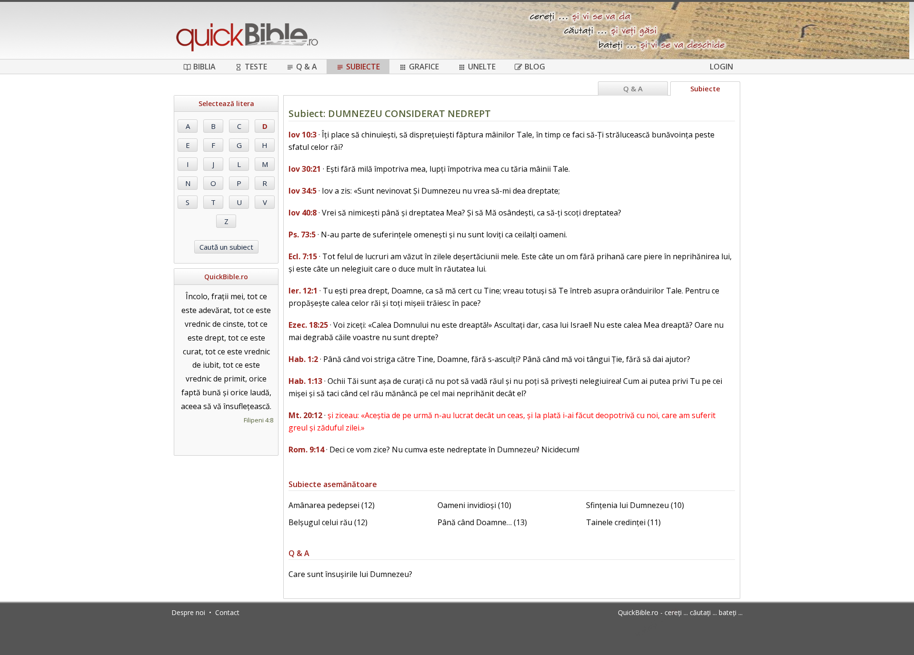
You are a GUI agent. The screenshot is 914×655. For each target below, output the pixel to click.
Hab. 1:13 (305, 381)
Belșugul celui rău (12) (328, 522)
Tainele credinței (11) (623, 522)
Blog (535, 66)
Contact (227, 612)
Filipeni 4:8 (258, 420)
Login (721, 66)
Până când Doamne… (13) (482, 522)
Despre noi (188, 612)
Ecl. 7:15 (302, 256)
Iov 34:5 (302, 191)
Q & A (306, 66)
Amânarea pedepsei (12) (331, 505)
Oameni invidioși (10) (474, 505)
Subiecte (363, 66)
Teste (256, 66)
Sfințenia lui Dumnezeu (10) (635, 505)
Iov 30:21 (304, 169)
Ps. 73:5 (302, 234)
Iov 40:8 (302, 212)
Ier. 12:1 (303, 290)
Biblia (204, 66)
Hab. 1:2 (303, 359)
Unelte (482, 66)
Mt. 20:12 (305, 415)
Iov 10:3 (302, 134)
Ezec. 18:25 (308, 325)
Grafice (424, 66)
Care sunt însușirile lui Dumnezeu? (350, 574)
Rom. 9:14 (306, 449)
